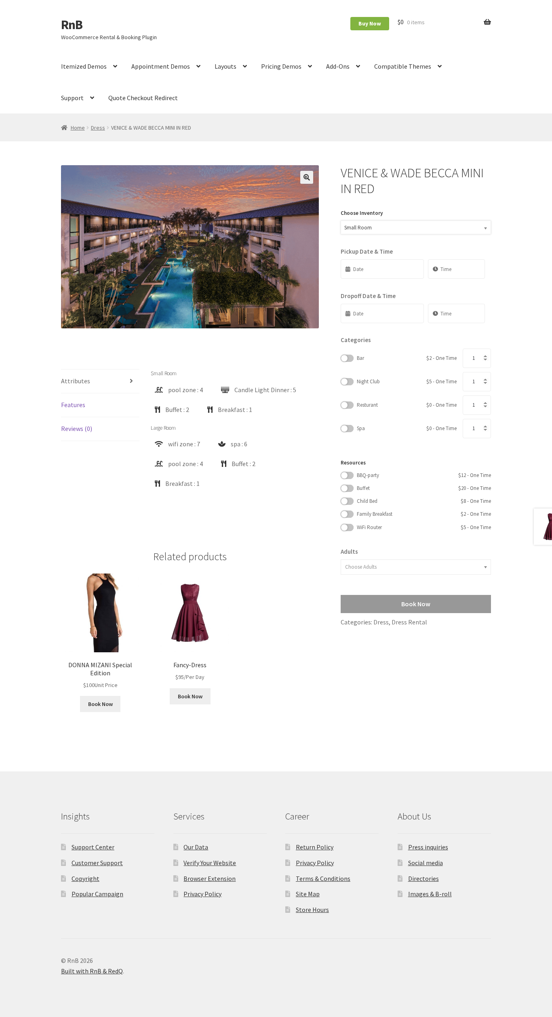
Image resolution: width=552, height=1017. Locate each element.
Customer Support (97, 863)
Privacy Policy (202, 894)
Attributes (75, 381)
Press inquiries (428, 847)
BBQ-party (424, 475)
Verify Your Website (209, 863)
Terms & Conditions (323, 878)
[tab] (100, 381)
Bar (407, 358)
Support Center (93, 847)
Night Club (407, 381)
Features (73, 405)
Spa (407, 428)
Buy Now (369, 23)
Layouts (225, 66)
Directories (423, 878)
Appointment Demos (160, 66)
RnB (71, 25)
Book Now (100, 704)
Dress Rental (409, 622)
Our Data (195, 847)
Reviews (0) (76, 428)
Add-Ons (338, 66)
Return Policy (314, 847)
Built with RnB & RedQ (92, 971)
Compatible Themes (402, 66)
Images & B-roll (430, 894)
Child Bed (424, 501)
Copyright (85, 878)
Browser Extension (209, 878)
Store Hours (312, 910)
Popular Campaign (97, 894)
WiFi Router (424, 527)
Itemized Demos (84, 66)
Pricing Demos (281, 66)
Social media (425, 863)
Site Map (308, 894)
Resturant (407, 404)
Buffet (424, 488)
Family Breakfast (424, 514)
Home (78, 127)
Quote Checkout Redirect (143, 98)
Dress (98, 127)
